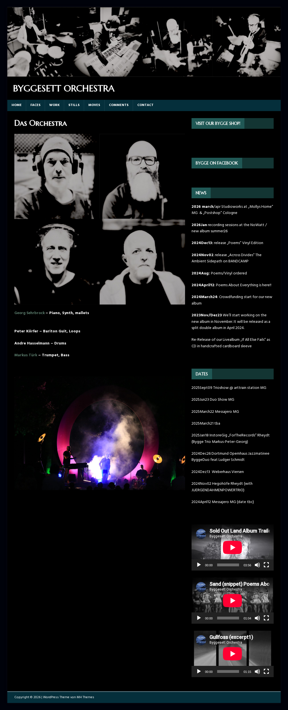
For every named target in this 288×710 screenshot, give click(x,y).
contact (145, 105)
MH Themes (85, 697)
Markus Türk (25, 355)
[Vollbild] (266, 565)
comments (119, 105)
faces (35, 105)
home (17, 105)
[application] (233, 547)
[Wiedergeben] (199, 565)
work (54, 105)
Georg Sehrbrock (30, 313)
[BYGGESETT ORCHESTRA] (144, 73)
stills (74, 105)
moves (94, 105)
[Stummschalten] (257, 565)
